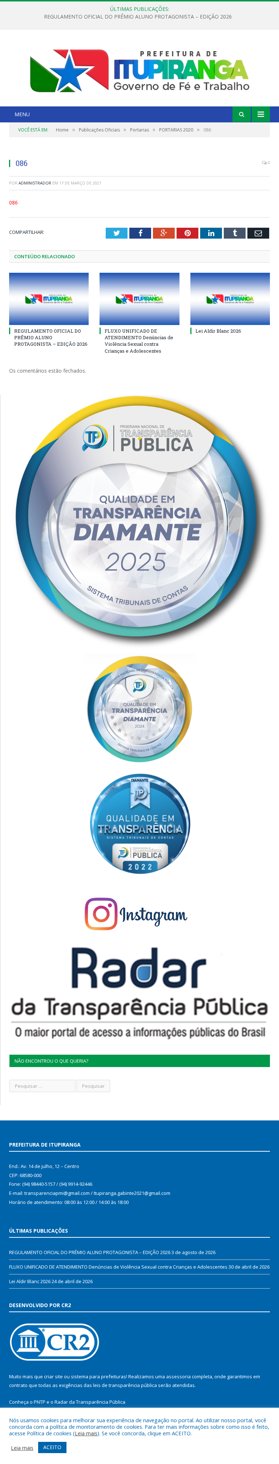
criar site (53, 1376)
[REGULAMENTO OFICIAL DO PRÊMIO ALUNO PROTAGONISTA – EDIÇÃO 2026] (49, 299)
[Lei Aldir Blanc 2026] (230, 299)
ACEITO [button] (52, 1447)
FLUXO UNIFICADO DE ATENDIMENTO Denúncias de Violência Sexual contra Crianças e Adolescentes (137, 16)
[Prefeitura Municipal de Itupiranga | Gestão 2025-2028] (139, 69)
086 (13, 202)
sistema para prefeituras (98, 1376)
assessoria (178, 1376)
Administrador (35, 183)
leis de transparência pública (125, 1385)
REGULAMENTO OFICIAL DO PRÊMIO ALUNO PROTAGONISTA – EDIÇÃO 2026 (51, 337)
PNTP (39, 1402)
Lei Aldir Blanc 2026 (218, 331)
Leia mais (86, 1433)
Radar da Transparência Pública (89, 1402)
